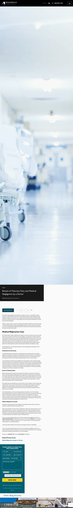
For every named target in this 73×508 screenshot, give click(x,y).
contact (32, 418)
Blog (3, 287)
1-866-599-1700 (11, 434)
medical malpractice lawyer (7, 418)
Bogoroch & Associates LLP (13, 298)
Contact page (21, 434)
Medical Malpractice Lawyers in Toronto (12, 440)
